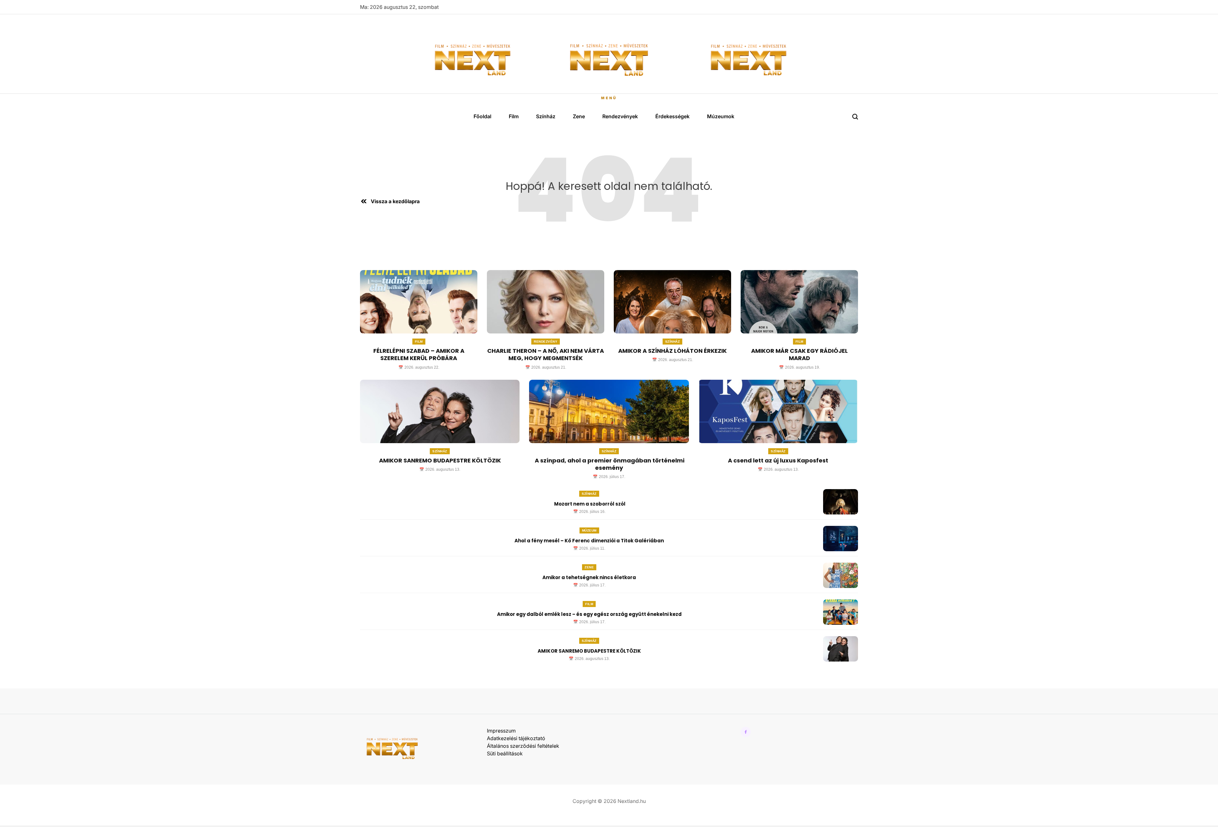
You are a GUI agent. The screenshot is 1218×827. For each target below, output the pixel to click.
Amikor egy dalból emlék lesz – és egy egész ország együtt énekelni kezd (589, 614)
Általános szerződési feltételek (523, 746)
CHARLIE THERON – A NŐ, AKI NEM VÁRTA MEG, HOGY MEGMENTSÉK (545, 354)
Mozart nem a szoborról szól (589, 504)
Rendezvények (620, 116)
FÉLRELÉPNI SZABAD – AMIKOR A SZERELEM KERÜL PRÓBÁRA (418, 354)
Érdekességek (672, 116)
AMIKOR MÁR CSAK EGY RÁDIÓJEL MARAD (799, 354)
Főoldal (482, 116)
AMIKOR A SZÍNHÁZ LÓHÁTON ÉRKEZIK (672, 351)
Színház (545, 116)
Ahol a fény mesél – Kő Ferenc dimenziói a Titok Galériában (589, 540)
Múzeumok (720, 116)
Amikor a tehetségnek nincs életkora (589, 577)
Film (514, 116)
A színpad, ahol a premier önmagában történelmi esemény (609, 464)
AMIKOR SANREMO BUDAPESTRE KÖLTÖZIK (440, 460)
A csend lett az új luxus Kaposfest (778, 460)
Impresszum (501, 730)
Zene (579, 116)
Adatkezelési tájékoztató (516, 738)
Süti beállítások (505, 753)
